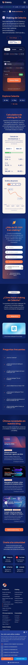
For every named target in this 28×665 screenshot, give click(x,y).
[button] (14, 662)
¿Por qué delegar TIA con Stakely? (13, 378)
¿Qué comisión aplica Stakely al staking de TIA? (15, 407)
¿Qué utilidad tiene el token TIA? (15, 385)
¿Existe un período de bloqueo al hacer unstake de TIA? (15, 399)
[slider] (10, 153)
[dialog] (14, 647)
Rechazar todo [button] (20, 658)
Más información (5, 641)
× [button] (26, 632)
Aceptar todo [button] (7, 658)
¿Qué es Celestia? (12, 357)
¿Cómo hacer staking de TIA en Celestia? (15, 392)
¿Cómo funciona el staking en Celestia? (15, 364)
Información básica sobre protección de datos (15, 274)
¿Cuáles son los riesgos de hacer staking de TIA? (15, 371)
